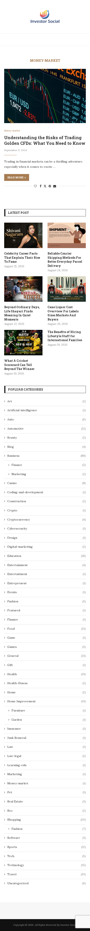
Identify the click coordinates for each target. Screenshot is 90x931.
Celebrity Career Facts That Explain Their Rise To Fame (22, 257)
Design (46, 538)
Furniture (49, 710)
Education (46, 556)
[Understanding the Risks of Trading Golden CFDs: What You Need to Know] (45, 96)
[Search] (86, 40)
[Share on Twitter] (45, 186)
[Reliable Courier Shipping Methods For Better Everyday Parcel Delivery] (67, 235)
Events (46, 592)
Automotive (46, 428)
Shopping (46, 819)
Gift (46, 665)
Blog (46, 447)
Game (46, 638)
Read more (15, 177)
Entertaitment (46, 574)
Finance (49, 465)
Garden (49, 720)
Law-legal (46, 756)
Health (46, 674)
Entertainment (46, 565)
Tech (46, 856)
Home (46, 692)
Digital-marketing (46, 547)
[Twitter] (69, 40)
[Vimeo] (79, 40)
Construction (46, 501)
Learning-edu (46, 765)
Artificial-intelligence (46, 410)
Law (46, 747)
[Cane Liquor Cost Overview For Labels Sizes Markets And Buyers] (67, 289)
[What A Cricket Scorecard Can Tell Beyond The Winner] (23, 342)
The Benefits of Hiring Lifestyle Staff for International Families (65, 336)
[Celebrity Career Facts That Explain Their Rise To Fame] (23, 235)
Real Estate (46, 801)
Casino (46, 483)
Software (46, 838)
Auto (46, 419)
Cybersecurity (46, 528)
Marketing (49, 474)
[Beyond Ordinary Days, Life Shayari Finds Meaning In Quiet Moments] (23, 289)
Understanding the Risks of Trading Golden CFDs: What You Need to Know (44, 140)
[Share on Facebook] (40, 186)
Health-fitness (46, 683)
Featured (46, 610)
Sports (46, 847)
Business (46, 456)
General (46, 656)
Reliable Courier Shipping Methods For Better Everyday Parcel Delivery (65, 259)
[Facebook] (65, 40)
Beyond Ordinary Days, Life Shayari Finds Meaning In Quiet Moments (22, 313)
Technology (46, 865)
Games (46, 647)
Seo (46, 810)
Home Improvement (46, 701)
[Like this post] (35, 186)
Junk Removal (46, 738)
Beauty (46, 437)
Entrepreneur (46, 583)
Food (46, 629)
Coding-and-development (46, 492)
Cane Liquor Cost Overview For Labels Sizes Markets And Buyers (63, 313)
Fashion (46, 601)
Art (46, 401)
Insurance (46, 728)
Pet (46, 792)
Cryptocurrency (46, 519)
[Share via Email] (54, 186)
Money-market (46, 783)
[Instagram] (74, 40)
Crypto (46, 510)
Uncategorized (46, 883)
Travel (46, 874)
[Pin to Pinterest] (50, 186)
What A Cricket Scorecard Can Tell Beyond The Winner (19, 365)
